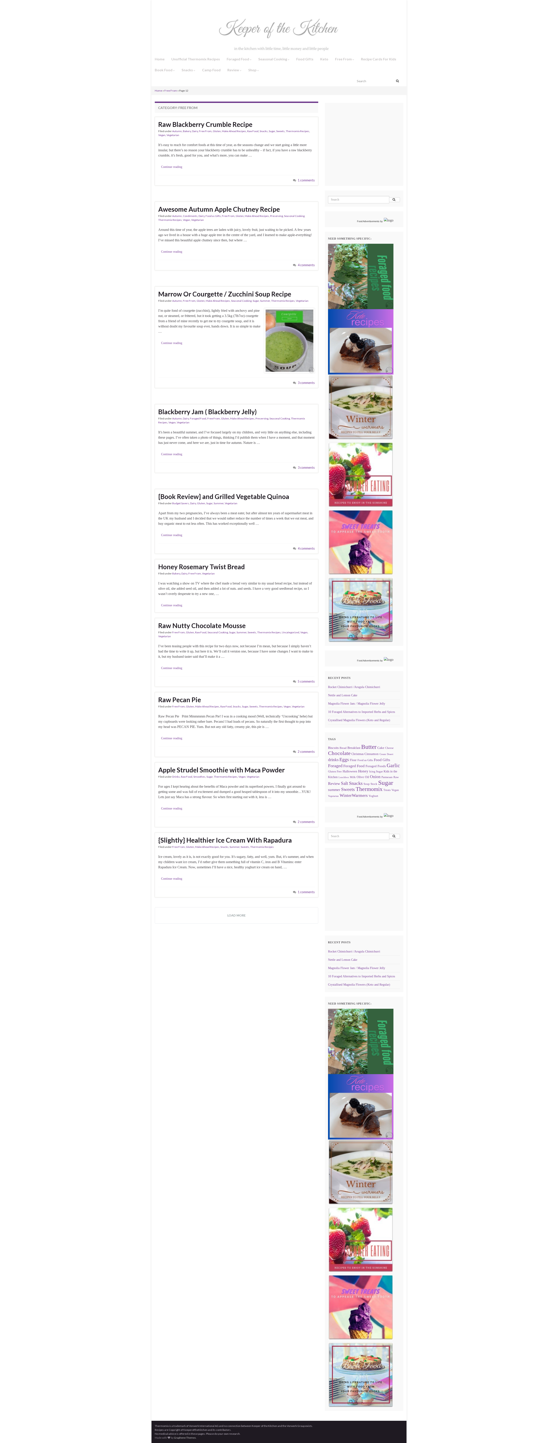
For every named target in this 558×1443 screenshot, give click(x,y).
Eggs (344, 759)
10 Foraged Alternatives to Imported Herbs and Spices (361, 712)
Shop (252, 70)
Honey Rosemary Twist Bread (201, 567)
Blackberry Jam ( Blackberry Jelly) (207, 412)
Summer (265, 300)
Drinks (176, 776)
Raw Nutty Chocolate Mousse (202, 625)
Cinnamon (371, 754)
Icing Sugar (376, 771)
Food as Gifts (213, 216)
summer (334, 790)
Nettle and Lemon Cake (342, 695)
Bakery (187, 131)
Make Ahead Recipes (234, 131)
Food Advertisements (368, 221)
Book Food (164, 70)
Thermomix (369, 789)
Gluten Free (335, 771)
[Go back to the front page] (279, 32)
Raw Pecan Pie (179, 700)
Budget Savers (180, 503)
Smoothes (199, 776)
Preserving (276, 216)
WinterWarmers (354, 795)
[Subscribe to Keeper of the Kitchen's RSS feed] (178, 5)
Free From (343, 59)
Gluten (217, 131)
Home (160, 59)
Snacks (188, 70)
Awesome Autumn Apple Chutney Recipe (219, 209)
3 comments (306, 383)
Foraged (335, 765)
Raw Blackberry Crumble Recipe (205, 124)
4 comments (306, 265)
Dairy (195, 131)
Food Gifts (304, 59)
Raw (396, 777)
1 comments (306, 180)
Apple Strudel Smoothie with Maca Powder (221, 770)
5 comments (306, 681)
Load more (236, 915)
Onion (375, 776)
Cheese (389, 748)
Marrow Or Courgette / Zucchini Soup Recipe (224, 294)
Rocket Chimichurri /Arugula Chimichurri (354, 687)
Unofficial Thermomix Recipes (195, 59)
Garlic (393, 765)
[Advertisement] (364, 150)
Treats (387, 790)
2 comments (306, 751)
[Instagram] (163, 5)
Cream (382, 754)
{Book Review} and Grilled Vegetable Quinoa (223, 496)
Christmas (357, 754)
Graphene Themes (185, 1437)
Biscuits (333, 748)
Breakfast (353, 748)
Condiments (190, 216)
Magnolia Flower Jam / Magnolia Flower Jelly (356, 703)
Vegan (161, 135)
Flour (353, 760)
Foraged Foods (376, 766)
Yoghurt (373, 795)
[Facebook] (156, 5)
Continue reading (171, 167)
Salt (344, 783)
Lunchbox (344, 777)
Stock (374, 783)
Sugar (272, 131)
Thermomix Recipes (297, 131)
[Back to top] (548, 1433)
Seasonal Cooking (273, 59)
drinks (333, 759)
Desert (390, 754)
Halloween (350, 771)
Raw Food (253, 131)
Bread (343, 748)
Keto (324, 59)
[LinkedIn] (185, 5)
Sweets (280, 131)
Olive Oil (363, 777)
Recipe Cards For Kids (378, 59)
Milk (353, 777)
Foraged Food (238, 59)
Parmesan (387, 777)
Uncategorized (290, 632)
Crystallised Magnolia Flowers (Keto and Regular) (359, 720)
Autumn (177, 131)
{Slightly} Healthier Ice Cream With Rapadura (225, 840)
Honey (363, 771)
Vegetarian (173, 135)
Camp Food (211, 70)
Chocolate (339, 753)
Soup (367, 783)
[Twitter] (170, 5)
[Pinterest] (192, 5)
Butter (368, 746)
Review (233, 70)
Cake (380, 748)
